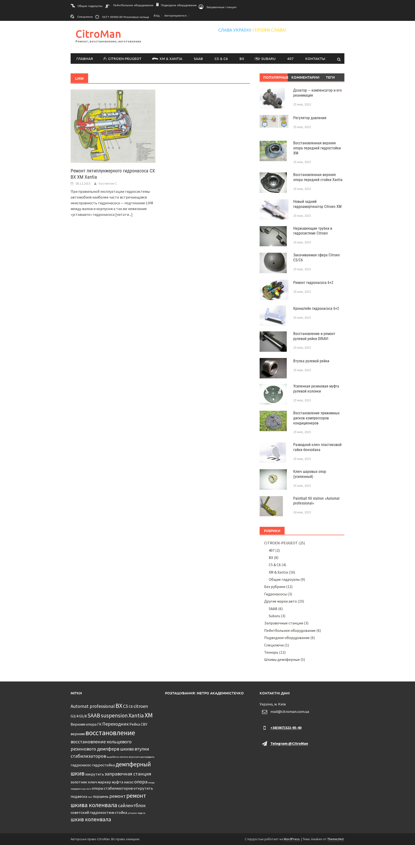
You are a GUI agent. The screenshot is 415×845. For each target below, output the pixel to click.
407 (290, 58)
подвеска (79, 796)
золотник (79, 782)
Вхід (156, 15)
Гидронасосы (275, 594)
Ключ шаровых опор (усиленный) (309, 474)
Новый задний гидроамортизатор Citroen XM (317, 204)
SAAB (198, 58)
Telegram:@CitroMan (289, 743)
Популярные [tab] (275, 77)
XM (149, 715)
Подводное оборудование (179, 5)
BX (241, 58)
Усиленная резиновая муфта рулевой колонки (316, 388)
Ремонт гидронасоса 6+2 (313, 282)
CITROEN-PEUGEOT (124, 58)
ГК (99, 724)
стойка (121, 812)
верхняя (78, 733)
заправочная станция (128, 774)
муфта (117, 782)
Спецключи (85, 16)
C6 (131, 706)
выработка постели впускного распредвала (130, 756)
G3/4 (74, 716)
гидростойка (103, 765)
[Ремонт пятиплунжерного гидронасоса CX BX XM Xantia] (113, 125)
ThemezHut (335, 839)
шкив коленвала (91, 819)
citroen (141, 706)
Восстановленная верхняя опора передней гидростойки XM (317, 148)
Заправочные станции (221, 7)
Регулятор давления (309, 118)
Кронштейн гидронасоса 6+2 (316, 308)
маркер (104, 782)
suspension (114, 715)
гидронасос (81, 765)
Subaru (268, 58)
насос (129, 782)
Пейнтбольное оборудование (133, 5)
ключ (92, 782)
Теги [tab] (330, 77)
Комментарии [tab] (303, 77)
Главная (84, 58)
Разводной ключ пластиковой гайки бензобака (317, 447)
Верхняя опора (84, 724)
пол (90, 796)
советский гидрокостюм (92, 812)
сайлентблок (132, 805)
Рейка (134, 724)
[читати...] (124, 214)
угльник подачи (136, 813)
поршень (101, 796)
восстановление (110, 732)
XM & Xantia (170, 58)
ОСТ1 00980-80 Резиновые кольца (125, 17)
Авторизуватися (175, 15)
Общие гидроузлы (90, 6)
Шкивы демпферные (282, 659)
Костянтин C (108, 183)
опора (140, 782)
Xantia (136, 715)
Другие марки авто (280, 601)
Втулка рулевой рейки (311, 361)
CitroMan (98, 33)
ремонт (117, 796)
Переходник (115, 724)
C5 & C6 (221, 58)
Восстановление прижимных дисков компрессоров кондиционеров (316, 418)
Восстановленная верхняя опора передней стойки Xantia (317, 177)
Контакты (315, 58)
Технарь (271, 652)
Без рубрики (274, 586)
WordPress (292, 839)
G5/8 (83, 716)
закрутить (94, 774)
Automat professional (93, 706)
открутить (143, 788)
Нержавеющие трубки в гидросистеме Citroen (312, 231)
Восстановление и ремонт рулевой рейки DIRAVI (314, 336)
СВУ (144, 724)
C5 (125, 706)
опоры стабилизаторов (112, 788)
